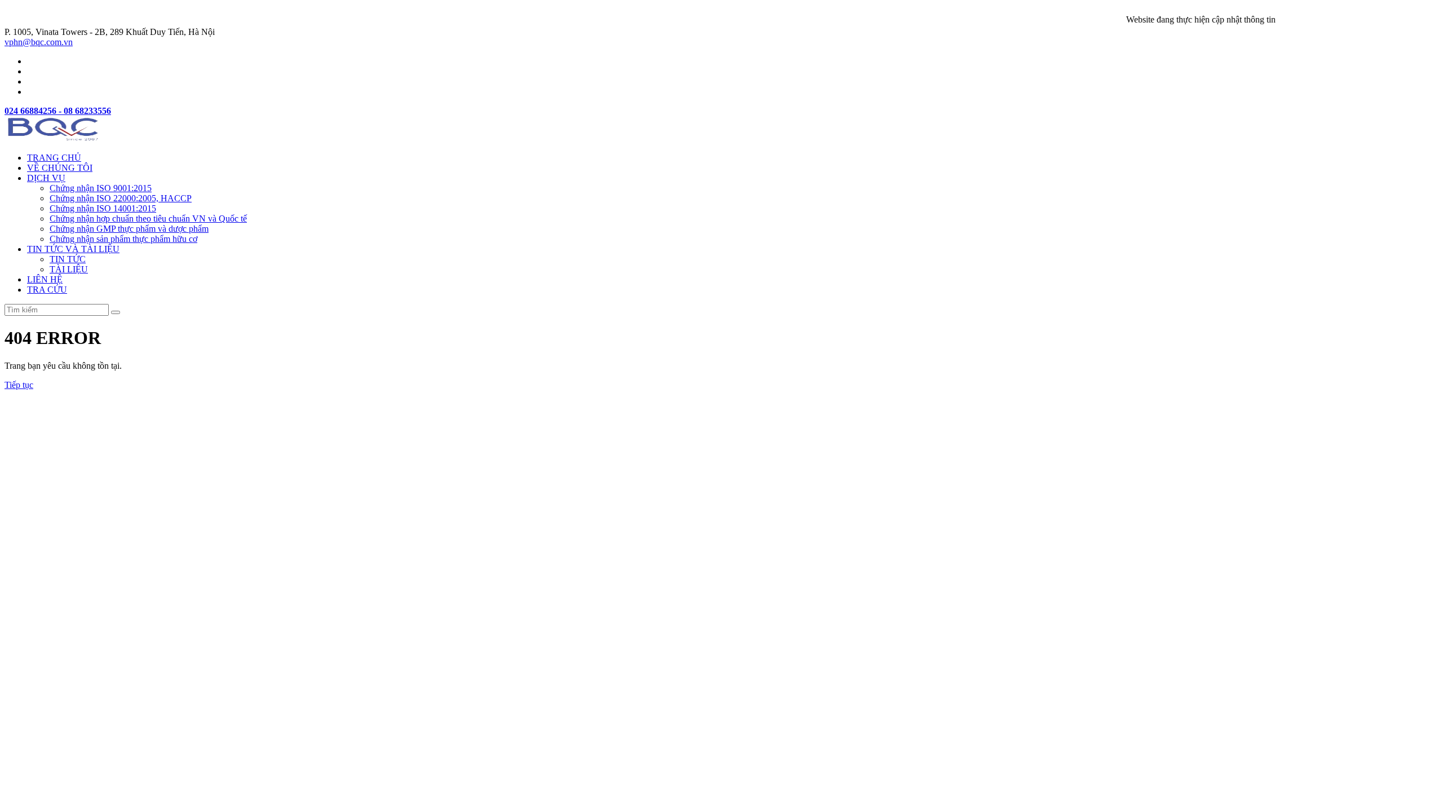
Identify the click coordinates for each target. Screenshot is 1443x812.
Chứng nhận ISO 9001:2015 (101, 188)
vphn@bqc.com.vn (39, 42)
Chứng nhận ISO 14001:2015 (103, 208)
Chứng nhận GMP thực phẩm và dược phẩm (129, 228)
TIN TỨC (68, 259)
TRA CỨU (47, 289)
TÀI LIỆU (69, 269)
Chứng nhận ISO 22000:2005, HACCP (121, 198)
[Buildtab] (54, 138)
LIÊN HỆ (45, 279)
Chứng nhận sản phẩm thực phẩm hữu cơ (123, 239)
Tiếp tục (19, 385)
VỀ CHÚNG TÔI (59, 168)
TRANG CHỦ (54, 157)
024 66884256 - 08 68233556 (58, 111)
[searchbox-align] (115, 312)
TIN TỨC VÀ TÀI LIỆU (73, 249)
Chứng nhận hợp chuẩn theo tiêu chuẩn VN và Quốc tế (148, 218)
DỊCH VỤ (46, 178)
